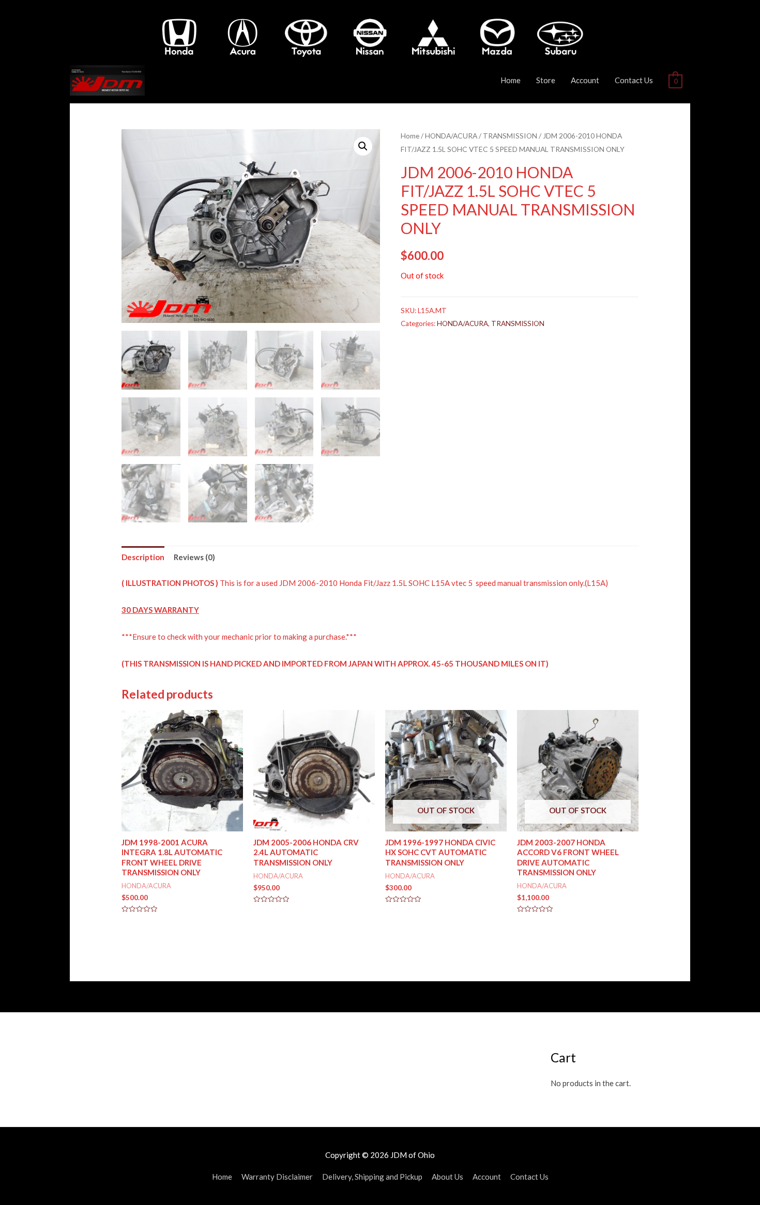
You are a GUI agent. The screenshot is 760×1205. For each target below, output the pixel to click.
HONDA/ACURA (451, 135)
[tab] (142, 557)
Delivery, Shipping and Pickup (372, 1176)
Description (142, 557)
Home (510, 80)
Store (545, 80)
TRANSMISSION (510, 135)
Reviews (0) (194, 557)
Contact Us (634, 80)
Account (585, 80)
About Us (447, 1176)
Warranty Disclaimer (277, 1176)
